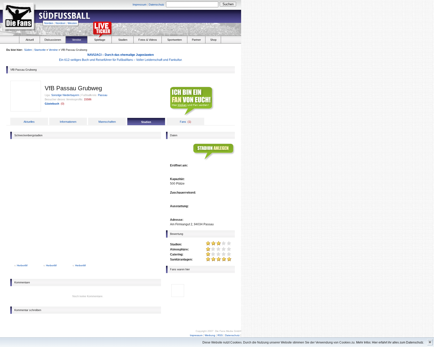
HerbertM (22, 265)
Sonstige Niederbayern (65, 95)
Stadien (122, 39)
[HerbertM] (177, 295)
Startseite (40, 49)
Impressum (139, 4)
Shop (213, 39)
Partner (196, 39)
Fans (183, 121)
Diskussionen (52, 39)
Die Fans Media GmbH (228, 331)
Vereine (76, 39)
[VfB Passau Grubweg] (26, 110)
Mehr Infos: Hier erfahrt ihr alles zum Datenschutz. (390, 342)
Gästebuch (52, 103)
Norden (48, 23)
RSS (220, 335)
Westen (72, 23)
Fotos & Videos (147, 39)
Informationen (68, 121)
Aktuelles (29, 121)
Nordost (60, 23)
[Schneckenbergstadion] (26, 262)
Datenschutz (156, 4)
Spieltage (99, 39)
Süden (28, 49)
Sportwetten (174, 39)
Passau (102, 95)
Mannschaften (107, 121)
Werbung (210, 335)
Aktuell (30, 39)
